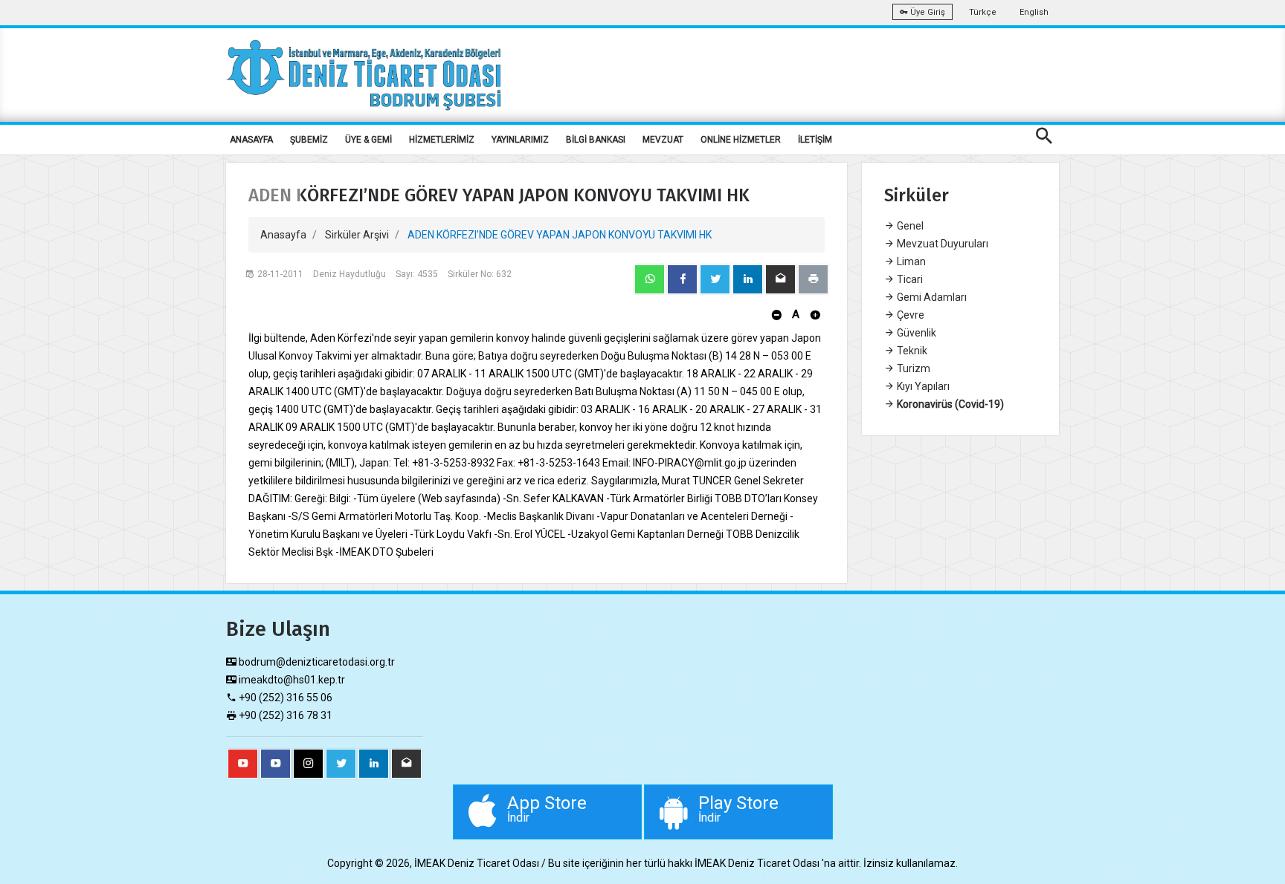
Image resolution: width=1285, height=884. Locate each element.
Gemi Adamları (931, 297)
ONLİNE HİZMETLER (741, 139)
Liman (910, 261)
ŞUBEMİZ (309, 139)
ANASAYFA (251, 139)
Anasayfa (283, 235)
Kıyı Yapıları (922, 386)
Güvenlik (915, 333)
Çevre (909, 315)
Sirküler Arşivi (357, 235)
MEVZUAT (662, 139)
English (1034, 12)
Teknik (911, 351)
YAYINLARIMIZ (520, 139)
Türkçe (982, 12)
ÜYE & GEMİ (368, 139)
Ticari (909, 279)
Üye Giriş (926, 12)
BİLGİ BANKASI (595, 139)
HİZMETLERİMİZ (441, 139)
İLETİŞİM (815, 139)
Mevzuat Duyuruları (941, 244)
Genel (909, 226)
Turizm (912, 368)
